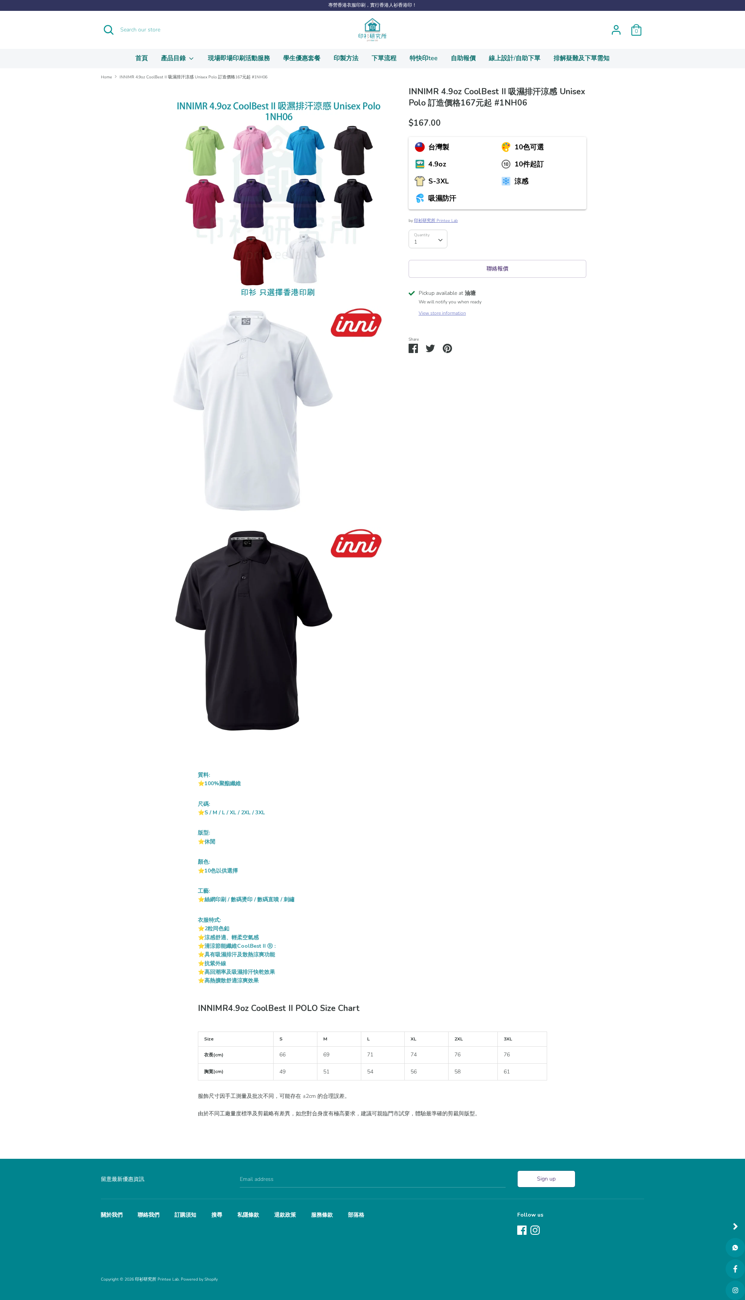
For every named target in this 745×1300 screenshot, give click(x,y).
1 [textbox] (415, 242)
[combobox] (428, 239)
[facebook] (735, 1269)
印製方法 (346, 58)
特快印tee (424, 58)
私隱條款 (248, 1215)
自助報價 (463, 58)
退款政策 (285, 1215)
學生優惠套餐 (302, 58)
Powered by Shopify (199, 1279)
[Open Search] (108, 30)
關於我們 (112, 1215)
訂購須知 (185, 1215)
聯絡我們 (148, 1215)
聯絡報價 (497, 268)
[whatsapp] (735, 1247)
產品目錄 (174, 58)
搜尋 (216, 1215)
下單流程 (384, 58)
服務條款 (322, 1215)
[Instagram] (535, 1229)
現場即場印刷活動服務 (239, 58)
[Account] (616, 26)
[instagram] (735, 1290)
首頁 (141, 58)
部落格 (356, 1215)
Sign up (546, 1178)
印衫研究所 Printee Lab (436, 220)
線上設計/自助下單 (515, 58)
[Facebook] (522, 1229)
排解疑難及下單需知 (582, 58)
